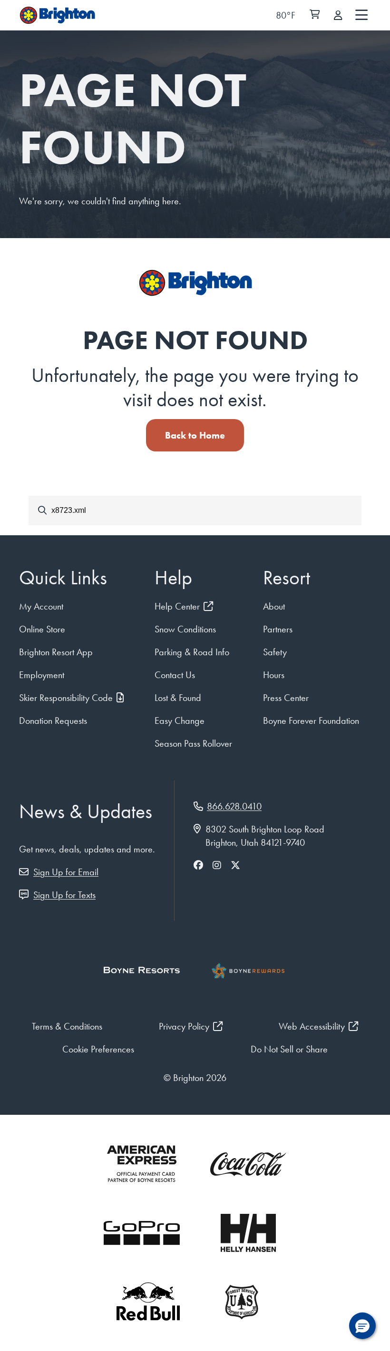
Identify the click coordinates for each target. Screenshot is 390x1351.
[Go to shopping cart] (314, 15)
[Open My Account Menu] (338, 15)
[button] (362, 1325)
